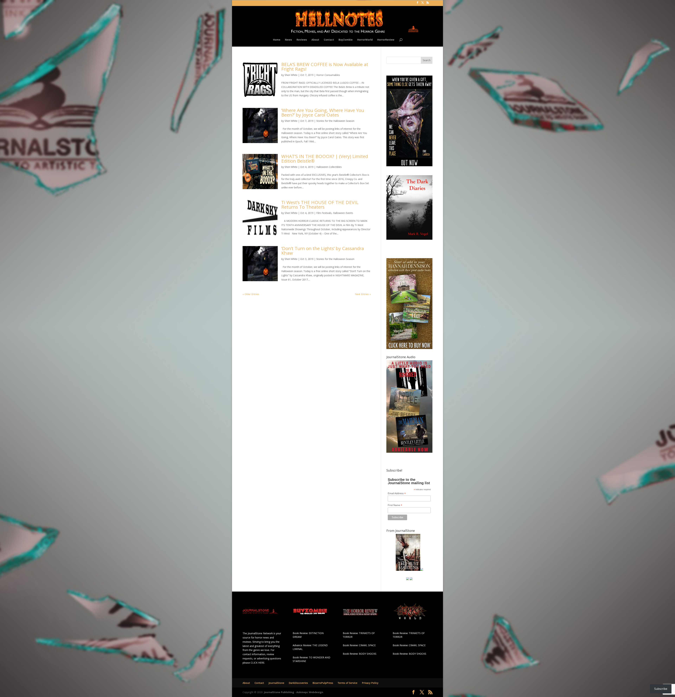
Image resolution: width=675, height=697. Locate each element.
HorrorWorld (365, 39)
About (315, 39)
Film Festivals (324, 213)
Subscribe (660, 689)
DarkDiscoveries (298, 683)
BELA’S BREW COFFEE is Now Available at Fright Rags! (324, 66)
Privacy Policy (370, 683)
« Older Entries (251, 294)
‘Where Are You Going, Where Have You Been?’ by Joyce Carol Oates (322, 112)
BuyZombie (346, 39)
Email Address (397, 493)
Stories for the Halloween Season (335, 120)
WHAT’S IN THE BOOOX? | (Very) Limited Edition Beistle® (324, 158)
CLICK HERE (257, 662)
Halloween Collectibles (329, 167)
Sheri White (291, 75)
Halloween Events (343, 213)
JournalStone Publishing (279, 692)
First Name (395, 505)
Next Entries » (363, 294)
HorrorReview (385, 39)
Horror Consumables (328, 75)
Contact (329, 39)
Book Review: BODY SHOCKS (359, 653)
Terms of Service (347, 683)
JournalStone (276, 683)
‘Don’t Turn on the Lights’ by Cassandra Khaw (322, 250)
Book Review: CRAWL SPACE (359, 645)
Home (276, 39)
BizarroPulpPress (323, 683)
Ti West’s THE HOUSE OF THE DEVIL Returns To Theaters (319, 204)
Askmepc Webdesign (309, 692)
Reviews (302, 39)
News (288, 39)
